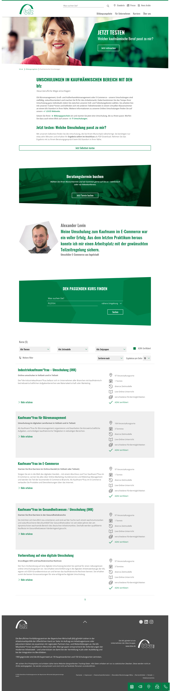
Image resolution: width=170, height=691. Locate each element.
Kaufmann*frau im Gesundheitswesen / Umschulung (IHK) (55, 509)
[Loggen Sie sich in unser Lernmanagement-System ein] (140, 687)
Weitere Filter (28, 357)
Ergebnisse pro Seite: (134, 358)
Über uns (147, 13)
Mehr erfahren (27, 402)
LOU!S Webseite (53, 111)
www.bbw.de (131, 646)
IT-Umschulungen (79, 118)
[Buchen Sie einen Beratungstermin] (132, 687)
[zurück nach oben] (85, 622)
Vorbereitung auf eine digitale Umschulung (46, 555)
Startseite (79, 675)
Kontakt (150, 675)
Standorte (121, 5)
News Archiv (146, 5)
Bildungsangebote (104, 13)
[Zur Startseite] (17, 9)
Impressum (88, 675)
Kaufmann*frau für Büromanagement (42, 417)
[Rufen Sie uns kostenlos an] (166, 687)
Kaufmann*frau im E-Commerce (38, 463)
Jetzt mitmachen (108, 48)
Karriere (136, 13)
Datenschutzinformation (102, 675)
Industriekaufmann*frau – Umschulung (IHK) (47, 369)
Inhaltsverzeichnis (148, 678)
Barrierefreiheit (140, 675)
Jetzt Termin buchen (85, 195)
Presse (133, 5)
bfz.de (21, 69)
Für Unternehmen (122, 13)
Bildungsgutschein (62, 116)
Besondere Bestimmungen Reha (122, 675)
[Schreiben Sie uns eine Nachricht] (157, 687)
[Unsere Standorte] (149, 687)
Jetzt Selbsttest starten (85, 148)
